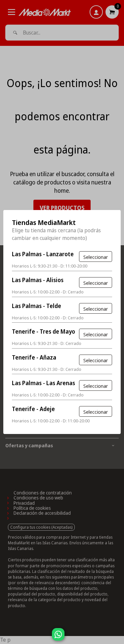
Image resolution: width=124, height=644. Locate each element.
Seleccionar (95, 257)
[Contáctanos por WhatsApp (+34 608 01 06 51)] (117, 637)
